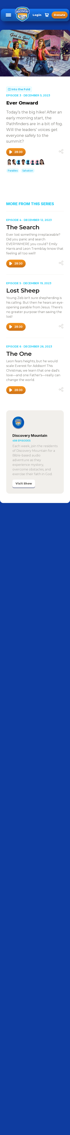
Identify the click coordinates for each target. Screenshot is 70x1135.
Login (37, 15)
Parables (13, 170)
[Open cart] (47, 14)
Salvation (27, 170)
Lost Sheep (22, 290)
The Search (22, 227)
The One (19, 353)
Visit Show (24, 483)
